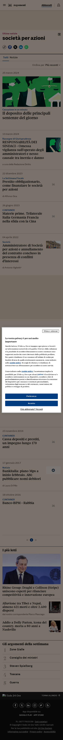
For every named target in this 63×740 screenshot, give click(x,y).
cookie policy (15, 363)
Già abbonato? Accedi (31, 409)
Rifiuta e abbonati (51, 331)
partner (40, 374)
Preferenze (31, 396)
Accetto (31, 403)
